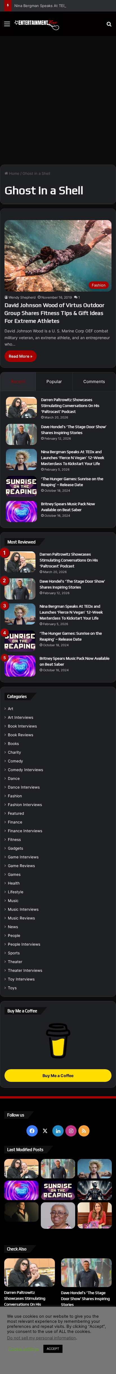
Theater (15, 961)
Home (13, 173)
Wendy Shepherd (22, 297)
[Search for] (109, 25)
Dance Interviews (24, 787)
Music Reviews (21, 918)
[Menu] (7, 25)
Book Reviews (20, 735)
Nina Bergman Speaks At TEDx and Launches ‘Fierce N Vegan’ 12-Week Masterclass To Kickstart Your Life (72, 457)
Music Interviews (23, 909)
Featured (16, 813)
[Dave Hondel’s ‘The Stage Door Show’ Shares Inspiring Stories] (21, 434)
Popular (54, 381)
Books (13, 743)
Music (13, 900)
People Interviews (24, 944)
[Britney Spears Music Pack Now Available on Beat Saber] (21, 511)
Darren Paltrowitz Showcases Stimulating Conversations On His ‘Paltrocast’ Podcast (70, 405)
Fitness (14, 839)
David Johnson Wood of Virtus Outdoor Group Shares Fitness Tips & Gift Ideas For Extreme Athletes (54, 313)
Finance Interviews (25, 831)
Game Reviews (21, 865)
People (14, 935)
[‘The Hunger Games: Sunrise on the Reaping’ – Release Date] (21, 486)
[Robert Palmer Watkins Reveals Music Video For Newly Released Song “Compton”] (21, 1212)
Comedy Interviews (25, 769)
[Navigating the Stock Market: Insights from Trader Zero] (94, 1190)
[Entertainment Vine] (36, 23)
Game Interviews (23, 857)
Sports (14, 953)
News (13, 927)
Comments (94, 381)
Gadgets (15, 848)
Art (10, 708)
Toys (12, 988)
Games (14, 874)
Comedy (15, 761)
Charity (14, 752)
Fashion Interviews (25, 804)
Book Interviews (22, 726)
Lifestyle (15, 892)
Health (14, 883)
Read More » (20, 356)
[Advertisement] (58, 102)
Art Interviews (20, 717)
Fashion (15, 796)
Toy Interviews (21, 979)
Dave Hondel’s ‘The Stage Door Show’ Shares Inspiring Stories (85, 1298)
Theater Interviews (25, 970)
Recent (18, 381)
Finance (15, 822)
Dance (14, 778)
